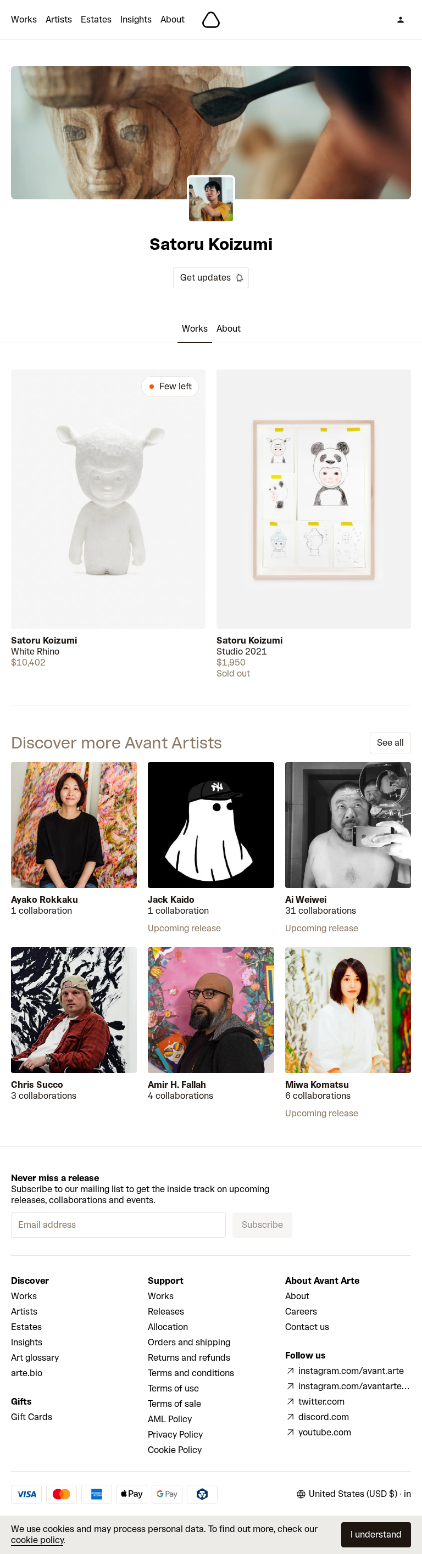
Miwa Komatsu (317, 1085)
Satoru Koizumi (44, 640)
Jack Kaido (171, 900)
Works (24, 19)
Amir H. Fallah (177, 1085)
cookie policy (37, 1540)
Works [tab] (195, 328)
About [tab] (228, 328)
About (172, 19)
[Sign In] (400, 19)
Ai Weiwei (305, 900)
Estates (96, 19)
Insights (136, 19)
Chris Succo (37, 1085)
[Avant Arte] (211, 20)
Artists (59, 19)
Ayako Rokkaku (44, 900)
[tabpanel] (211, 524)
